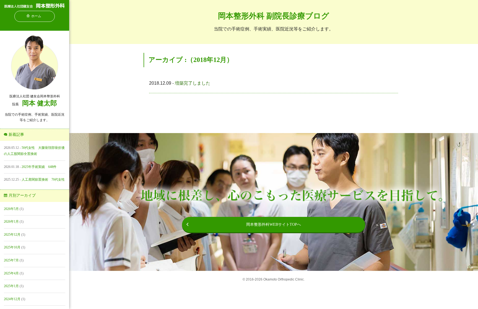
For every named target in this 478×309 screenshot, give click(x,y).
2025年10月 (12, 247)
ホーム (36, 16)
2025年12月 (12, 235)
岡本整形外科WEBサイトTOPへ (273, 224)
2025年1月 (11, 286)
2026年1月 (11, 222)
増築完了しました (192, 83)
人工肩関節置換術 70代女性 (43, 179)
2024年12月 (12, 299)
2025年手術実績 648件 (39, 167)
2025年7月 (11, 260)
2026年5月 (11, 209)
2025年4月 (11, 273)
